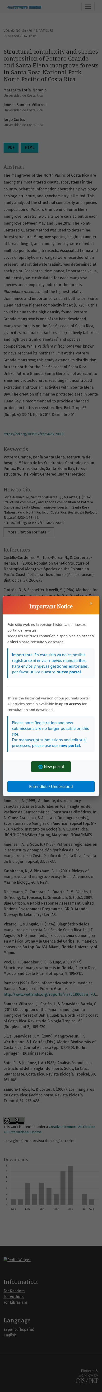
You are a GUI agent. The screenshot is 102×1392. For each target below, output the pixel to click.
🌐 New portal (51, 766)
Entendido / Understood (51, 786)
